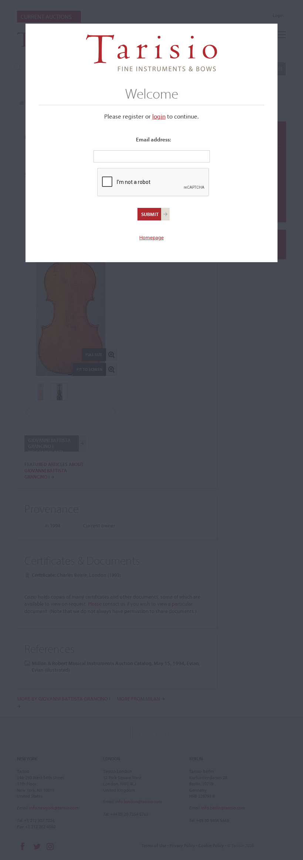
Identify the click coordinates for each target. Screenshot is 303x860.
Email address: (153, 139)
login (159, 116)
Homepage (151, 237)
